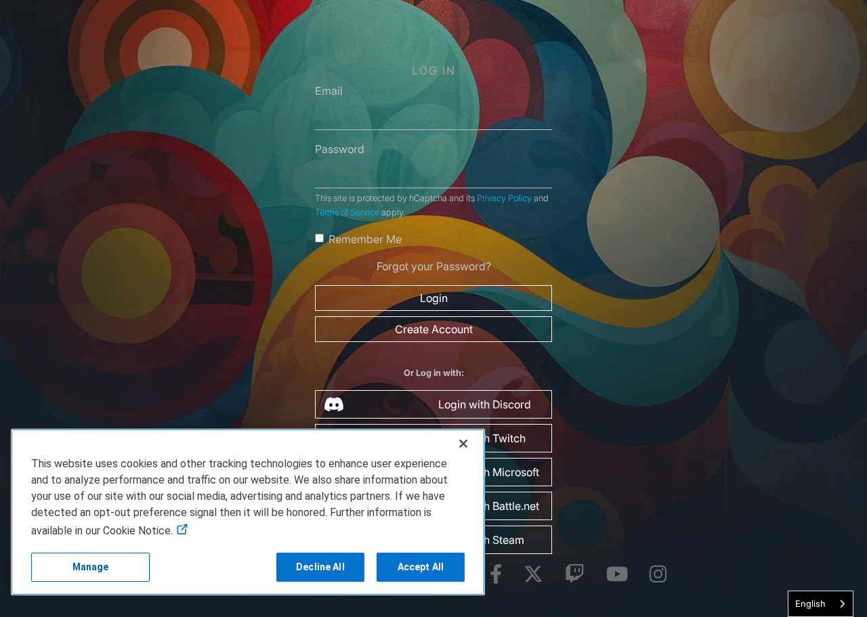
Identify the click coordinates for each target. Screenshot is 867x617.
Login (434, 298)
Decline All (320, 566)
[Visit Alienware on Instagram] (658, 574)
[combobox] (820, 604)
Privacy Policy (504, 198)
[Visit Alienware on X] (533, 574)
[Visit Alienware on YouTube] (617, 574)
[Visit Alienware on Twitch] (574, 574)
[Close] (463, 444)
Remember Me (365, 239)
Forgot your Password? (434, 266)
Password (339, 149)
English (810, 603)
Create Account (434, 329)
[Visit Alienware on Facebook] (496, 574)
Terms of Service (347, 212)
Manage (90, 566)
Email (329, 91)
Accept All (421, 566)
